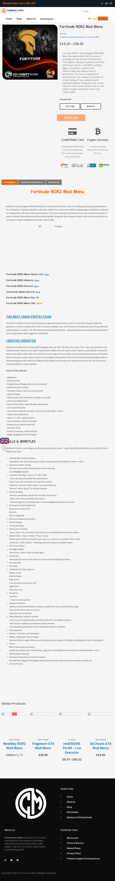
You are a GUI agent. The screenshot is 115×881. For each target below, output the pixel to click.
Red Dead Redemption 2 (78, 37)
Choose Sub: (66, 99)
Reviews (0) (54, 182)
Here (46, 274)
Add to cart (71, 117)
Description (9, 182)
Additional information (32, 182)
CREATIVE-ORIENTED (21, 340)
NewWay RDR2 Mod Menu (14, 745)
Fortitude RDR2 (93, 37)
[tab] (9, 182)
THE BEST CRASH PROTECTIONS (29, 316)
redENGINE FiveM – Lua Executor (72, 748)
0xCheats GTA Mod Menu (100, 745)
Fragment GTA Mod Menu (43, 745)
